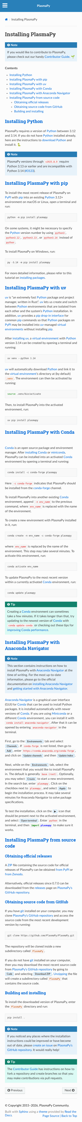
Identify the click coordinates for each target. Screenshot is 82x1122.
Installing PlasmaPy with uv (28, 84)
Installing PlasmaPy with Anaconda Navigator (40, 93)
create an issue (43, 1045)
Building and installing (28, 111)
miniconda (58, 452)
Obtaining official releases (31, 102)
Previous (16, 1090)
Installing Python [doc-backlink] (24, 121)
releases (40, 887)
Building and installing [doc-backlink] (25, 992)
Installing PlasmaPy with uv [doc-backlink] (35, 288)
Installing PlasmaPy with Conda (31, 88)
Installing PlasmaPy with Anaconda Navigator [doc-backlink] (32, 645)
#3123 (29, 170)
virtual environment (45, 338)
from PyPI (62, 869)
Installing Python (21, 75)
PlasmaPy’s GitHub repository (33, 915)
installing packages (32, 277)
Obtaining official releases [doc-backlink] (28, 855)
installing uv (20, 338)
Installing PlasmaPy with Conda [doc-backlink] (39, 432)
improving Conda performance (27, 630)
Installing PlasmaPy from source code (34, 97)
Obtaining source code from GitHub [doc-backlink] (36, 901)
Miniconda (59, 713)
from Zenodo (14, 874)
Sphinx (23, 1111)
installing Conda (36, 452)
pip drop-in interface (50, 315)
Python (51, 131)
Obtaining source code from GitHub (38, 106)
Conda (9, 447)
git (22, 911)
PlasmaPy (43, 5)
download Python (54, 140)
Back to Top (69, 1115)
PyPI (8, 197)
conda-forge (41, 488)
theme (43, 1111)
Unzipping (60, 974)
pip (21, 197)
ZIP (10, 865)
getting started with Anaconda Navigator (40, 688)
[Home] (6, 19)
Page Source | (52, 1115)
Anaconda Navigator (50, 670)
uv (6, 297)
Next (68, 1090)
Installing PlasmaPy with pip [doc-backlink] (36, 183)
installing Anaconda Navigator (53, 684)
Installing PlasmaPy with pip (28, 79)
